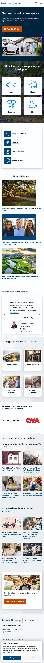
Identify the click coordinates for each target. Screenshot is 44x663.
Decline (31, 658)
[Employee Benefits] (11, 397)
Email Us (6, 639)
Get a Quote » (11, 29)
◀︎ (4, 314)
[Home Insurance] (33, 371)
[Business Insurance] (33, 397)
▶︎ (40, 314)
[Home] (18, 620)
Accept (12, 658)
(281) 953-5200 (19, 639)
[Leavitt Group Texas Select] (11, 3)
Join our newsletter (15, 601)
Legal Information (7, 632)
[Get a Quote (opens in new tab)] (22, 47)
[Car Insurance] (11, 371)
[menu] (41, 3)
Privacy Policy (10, 653)
